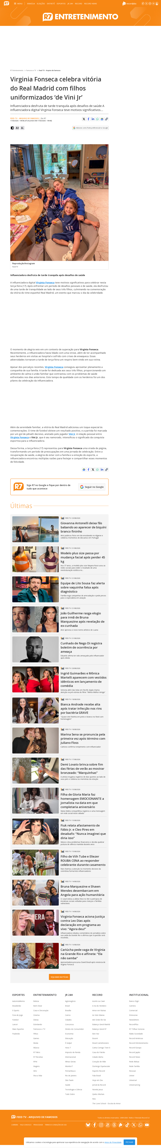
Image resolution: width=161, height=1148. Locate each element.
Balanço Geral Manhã (101, 1024)
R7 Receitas (38, 1057)
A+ (17, 128)
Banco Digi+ (134, 1001)
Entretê (51, 3)
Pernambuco (70, 1071)
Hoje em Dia (97, 1080)
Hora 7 (68, 1047)
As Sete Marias (98, 1015)
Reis (94, 1099)
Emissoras (133, 1015)
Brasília (31, 3)
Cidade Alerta (97, 1057)
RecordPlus (133, 1024)
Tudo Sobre (70, 1094)
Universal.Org (134, 1085)
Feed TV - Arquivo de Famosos (50, 70)
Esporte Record (98, 1071)
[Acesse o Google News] (102, 119)
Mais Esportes (18, 1029)
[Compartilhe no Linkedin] (93, 119)
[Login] (157, 3)
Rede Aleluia (134, 1061)
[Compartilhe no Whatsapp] (97, 119)
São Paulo (69, 1080)
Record (78, 3)
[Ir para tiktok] (127, 1125)
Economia (69, 1033)
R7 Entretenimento (16, 70)
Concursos (69, 1024)
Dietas (36, 1020)
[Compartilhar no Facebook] (88, 119)
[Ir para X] (146, 3)
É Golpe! (68, 1043)
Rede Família (134, 1066)
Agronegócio (70, 1001)
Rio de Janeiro (70, 1075)
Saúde (67, 1085)
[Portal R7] (6, 3)
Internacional (70, 1057)
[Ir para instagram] (149, 3)
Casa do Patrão (98, 1052)
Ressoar (132, 1071)
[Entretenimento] (80, 16)
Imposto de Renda (72, 1052)
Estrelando (37, 1024)
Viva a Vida (37, 1075)
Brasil (67, 1006)
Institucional (139, 995)
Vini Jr (72, 433)
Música (36, 1047)
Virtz (35, 1071)
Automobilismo (18, 1001)
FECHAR (129, 1142)
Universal (133, 1080)
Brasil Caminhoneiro (100, 1043)
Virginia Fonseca (45, 282)
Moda (35, 1043)
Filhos (35, 1033)
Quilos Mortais (98, 1094)
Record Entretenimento (138, 1043)
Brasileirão (16, 1006)
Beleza (36, 1001)
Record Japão (134, 1052)
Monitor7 (69, 1066)
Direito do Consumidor (74, 1029)
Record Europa (135, 1047)
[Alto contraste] (12, 128)
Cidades (68, 1020)
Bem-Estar (37, 1006)
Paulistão (16, 1033)
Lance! (15, 1024)
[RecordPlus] (129, 3)
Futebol (15, 1020)
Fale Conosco (25, 1125)
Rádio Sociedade (136, 1033)
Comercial (133, 1010)
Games (36, 1038)
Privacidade (38, 1125)
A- (22, 128)
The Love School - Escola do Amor (106, 1103)
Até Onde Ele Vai (99, 1020)
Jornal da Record (99, 1085)
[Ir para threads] (114, 1125)
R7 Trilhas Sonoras (137, 1029)
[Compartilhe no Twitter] (84, 119)
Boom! (95, 1038)
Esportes (61, 3)
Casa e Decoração (40, 1010)
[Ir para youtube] (147, 1125)
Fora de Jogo (17, 1015)
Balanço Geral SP (99, 1029)
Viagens (36, 1066)
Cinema (36, 1015)
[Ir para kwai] (107, 1125)
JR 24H (70, 3)
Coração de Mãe (99, 1061)
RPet (35, 1061)
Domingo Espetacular (101, 1066)
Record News (90, 3)
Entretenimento (45, 995)
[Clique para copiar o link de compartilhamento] (106, 119)
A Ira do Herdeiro (99, 1006)
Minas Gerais (70, 1061)
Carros (68, 1015)
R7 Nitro (36, 1052)
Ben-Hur (95, 1033)
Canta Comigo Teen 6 (101, 1047)
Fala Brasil (96, 1075)
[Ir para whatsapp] (140, 1125)
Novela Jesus (97, 1089)
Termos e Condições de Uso (56, 1125)
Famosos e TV (31, 70)
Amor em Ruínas (99, 1010)
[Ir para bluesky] (88, 1125)
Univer (131, 1075)
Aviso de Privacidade (113, 1142)
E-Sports (15, 1010)
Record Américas (136, 1038)
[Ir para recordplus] (121, 1125)
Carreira (132, 1006)
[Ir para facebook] (142, 3)
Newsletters (134, 1020)
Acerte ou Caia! (98, 1001)
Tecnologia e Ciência (73, 1089)
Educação (69, 1038)
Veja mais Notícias (59, 977)
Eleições (41, 3)
